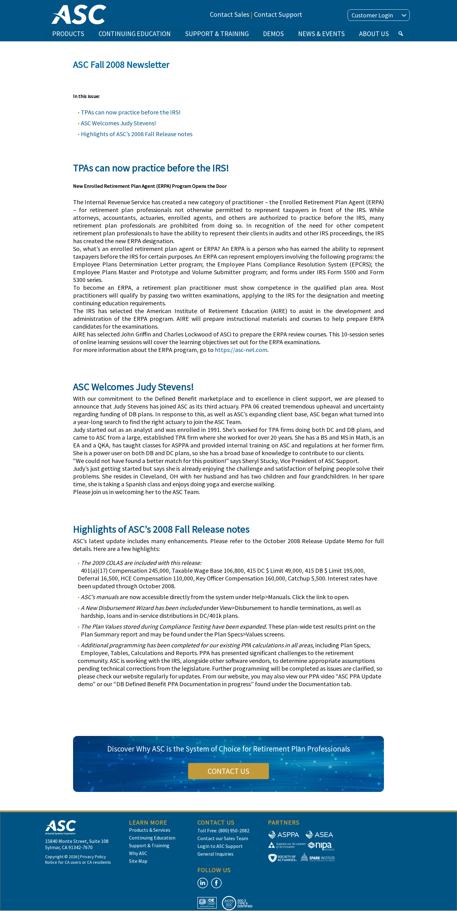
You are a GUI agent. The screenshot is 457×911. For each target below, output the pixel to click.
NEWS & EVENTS (321, 33)
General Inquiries (215, 854)
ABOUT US (374, 33)
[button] (400, 33)
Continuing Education (152, 838)
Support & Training (149, 845)
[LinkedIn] (202, 883)
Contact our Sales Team (222, 838)
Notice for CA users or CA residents (78, 862)
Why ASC (138, 853)
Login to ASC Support (220, 846)
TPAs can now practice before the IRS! (131, 112)
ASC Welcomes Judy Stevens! (118, 123)
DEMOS (273, 33)
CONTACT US (228, 771)
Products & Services (149, 830)
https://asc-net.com (241, 350)
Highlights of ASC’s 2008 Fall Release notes (136, 134)
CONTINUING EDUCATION (135, 33)
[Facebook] (216, 883)
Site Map (138, 861)
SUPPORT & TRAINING (217, 33)
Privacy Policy (93, 856)
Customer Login (372, 15)
